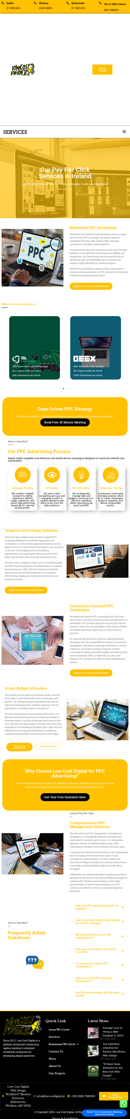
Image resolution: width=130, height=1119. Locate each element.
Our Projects (57, 1073)
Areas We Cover (59, 1029)
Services (54, 1036)
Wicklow (43, 3)
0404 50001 (45, 8)
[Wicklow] (35, 3)
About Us (55, 1066)
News (52, 1058)
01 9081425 (13, 8)
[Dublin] (3, 3)
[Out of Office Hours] (100, 3)
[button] (124, 131)
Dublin (10, 3)
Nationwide (78, 3)
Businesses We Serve (62, 1044)
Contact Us (56, 1051)
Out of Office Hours (115, 4)
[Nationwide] (68, 3)
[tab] (98, 907)
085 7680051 (111, 10)
